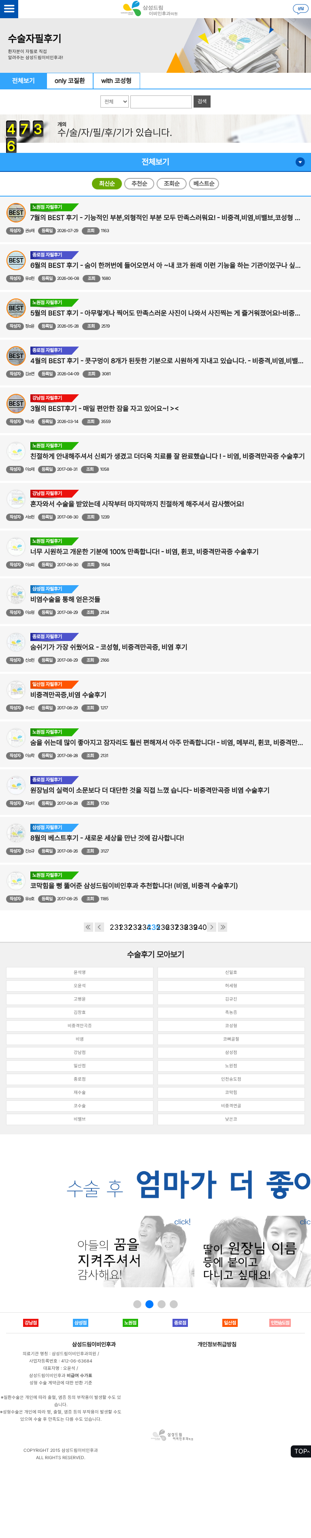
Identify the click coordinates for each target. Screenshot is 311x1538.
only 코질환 (70, 81)
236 (161, 927)
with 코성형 (116, 81)
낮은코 (231, 1119)
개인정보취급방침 (217, 1344)
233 (133, 927)
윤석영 (80, 972)
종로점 (80, 1079)
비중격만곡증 (80, 1025)
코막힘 (231, 1092)
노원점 (231, 1065)
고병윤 (80, 999)
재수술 (80, 1092)
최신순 (107, 183)
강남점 (80, 1052)
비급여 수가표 (79, 1375)
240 (198, 927)
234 (142, 927)
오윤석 (80, 985)
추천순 (139, 183)
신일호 (231, 972)
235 (151, 927)
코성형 (231, 1025)
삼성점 (231, 1052)
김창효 (80, 1012)
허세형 (231, 985)
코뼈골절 (231, 1039)
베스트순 (204, 183)
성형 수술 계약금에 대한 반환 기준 (61, 1383)
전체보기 (23, 81)
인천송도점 (231, 1079)
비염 (80, 1039)
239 (189, 927)
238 (179, 927)
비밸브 (80, 1119)
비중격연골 (231, 1106)
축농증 (231, 1012)
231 (114, 927)
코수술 (80, 1106)
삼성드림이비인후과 (94, 1344)
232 (123, 927)
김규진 (231, 999)
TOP (300, 1451)
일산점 (80, 1065)
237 (170, 927)
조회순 (172, 183)
